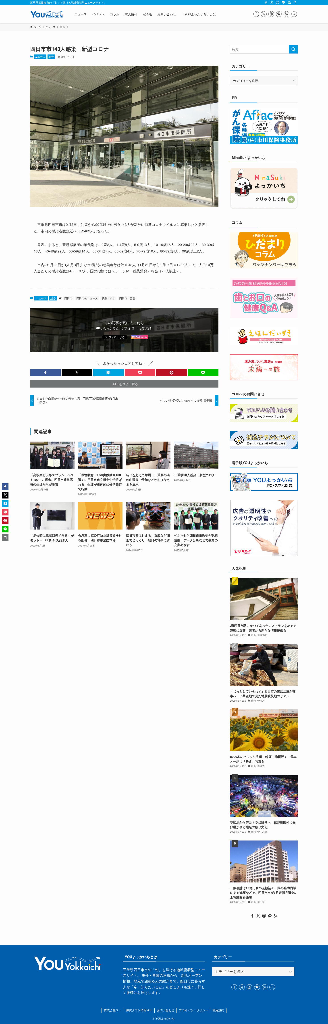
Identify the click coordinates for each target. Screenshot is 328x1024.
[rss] (289, 2)
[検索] (295, 2)
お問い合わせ (165, 1010)
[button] (45, 372)
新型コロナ (108, 298)
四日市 (68, 298)
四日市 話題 (127, 298)
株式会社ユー (112, 1010)
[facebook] (266, 2)
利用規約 (218, 1010)
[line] (283, 2)
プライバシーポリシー (193, 1010)
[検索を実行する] (293, 49)
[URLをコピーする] (5, 537)
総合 (51, 56)
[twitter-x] (272, 2)
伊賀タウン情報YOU (139, 1010)
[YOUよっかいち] (46, 14)
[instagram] (277, 2)
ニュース (40, 56)
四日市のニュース (87, 298)
